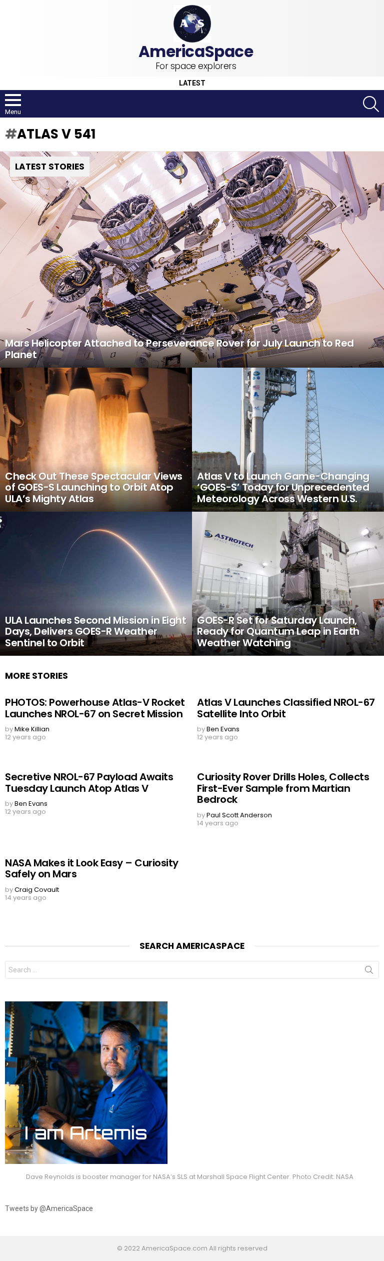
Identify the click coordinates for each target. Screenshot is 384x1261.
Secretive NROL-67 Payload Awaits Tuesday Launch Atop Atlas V (89, 782)
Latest (192, 83)
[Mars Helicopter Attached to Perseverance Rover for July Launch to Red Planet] (192, 260)
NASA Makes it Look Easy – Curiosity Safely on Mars (91, 868)
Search (369, 972)
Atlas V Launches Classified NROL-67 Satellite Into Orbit (286, 708)
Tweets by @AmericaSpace (49, 1208)
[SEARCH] (371, 104)
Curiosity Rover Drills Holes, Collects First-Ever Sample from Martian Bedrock (283, 788)
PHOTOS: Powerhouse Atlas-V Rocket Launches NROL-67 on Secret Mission (95, 708)
